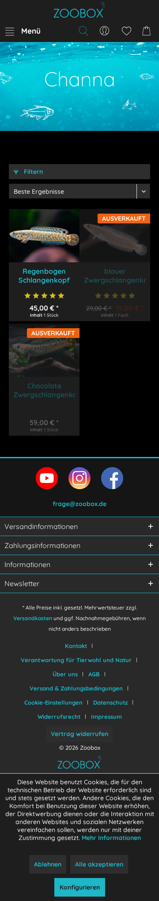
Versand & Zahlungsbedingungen (76, 688)
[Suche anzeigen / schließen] (83, 31)
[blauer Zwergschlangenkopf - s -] (115, 235)
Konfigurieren (80, 887)
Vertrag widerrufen (79, 734)
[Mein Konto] (105, 31)
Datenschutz (110, 702)
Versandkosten (32, 618)
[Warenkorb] (148, 31)
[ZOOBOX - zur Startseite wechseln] (79, 10)
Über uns (65, 674)
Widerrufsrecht (59, 716)
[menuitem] (22, 31)
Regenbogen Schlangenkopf (44, 275)
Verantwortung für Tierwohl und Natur (76, 659)
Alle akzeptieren (99, 864)
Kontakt (76, 645)
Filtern (32, 172)
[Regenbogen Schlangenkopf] (44, 235)
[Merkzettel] (126, 31)
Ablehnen (47, 864)
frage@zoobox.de (79, 504)
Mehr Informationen (111, 838)
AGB (94, 674)
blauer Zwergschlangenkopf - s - (115, 275)
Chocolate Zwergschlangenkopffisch (44, 390)
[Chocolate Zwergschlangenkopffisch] (44, 350)
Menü (31, 30)
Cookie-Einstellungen (53, 702)
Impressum (106, 716)
